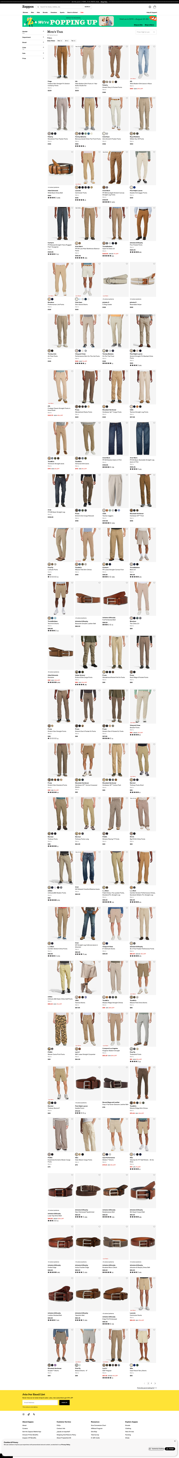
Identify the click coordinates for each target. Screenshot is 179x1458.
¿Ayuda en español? (63, 1431)
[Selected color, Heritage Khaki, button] (131, 887)
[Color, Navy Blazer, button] (85, 299)
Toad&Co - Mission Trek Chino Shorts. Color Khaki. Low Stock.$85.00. (143, 984)
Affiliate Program (96, 1428)
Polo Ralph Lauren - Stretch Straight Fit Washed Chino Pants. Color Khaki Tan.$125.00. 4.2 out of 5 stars (143, 340)
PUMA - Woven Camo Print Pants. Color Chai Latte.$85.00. (61, 1037)
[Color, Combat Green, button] (79, 779)
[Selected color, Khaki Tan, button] (131, 350)
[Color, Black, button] (79, 187)
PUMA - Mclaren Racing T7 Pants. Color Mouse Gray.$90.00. (115, 821)
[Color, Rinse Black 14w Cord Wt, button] (109, 1365)
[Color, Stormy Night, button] (85, 406)
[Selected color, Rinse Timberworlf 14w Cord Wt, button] (103, 1365)
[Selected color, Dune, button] (49, 350)
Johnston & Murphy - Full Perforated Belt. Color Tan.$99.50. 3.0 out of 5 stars (115, 606)
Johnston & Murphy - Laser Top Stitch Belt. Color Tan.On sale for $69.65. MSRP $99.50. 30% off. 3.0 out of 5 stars (61, 1197)
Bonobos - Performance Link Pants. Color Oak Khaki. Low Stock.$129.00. (61, 286)
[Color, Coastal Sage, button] (106, 81)
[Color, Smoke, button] (134, 1048)
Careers (25, 1428)
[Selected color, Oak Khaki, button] (49, 299)
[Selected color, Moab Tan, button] (103, 406)
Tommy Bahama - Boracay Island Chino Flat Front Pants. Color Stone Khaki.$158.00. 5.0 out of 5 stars (88, 121)
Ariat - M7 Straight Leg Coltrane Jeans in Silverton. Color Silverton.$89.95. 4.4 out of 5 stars (88, 931)
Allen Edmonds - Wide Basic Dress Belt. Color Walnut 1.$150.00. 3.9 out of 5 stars (61, 176)
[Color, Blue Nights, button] (134, 564)
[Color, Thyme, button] (112, 725)
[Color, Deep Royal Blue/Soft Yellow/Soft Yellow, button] (134, 1365)
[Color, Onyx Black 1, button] (115, 81)
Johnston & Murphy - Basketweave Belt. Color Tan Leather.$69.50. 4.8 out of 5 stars (115, 1197)
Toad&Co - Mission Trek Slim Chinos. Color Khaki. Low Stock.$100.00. (88, 552)
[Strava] (34, 1414)
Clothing (128, 1428)
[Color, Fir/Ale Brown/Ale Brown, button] (137, 1365)
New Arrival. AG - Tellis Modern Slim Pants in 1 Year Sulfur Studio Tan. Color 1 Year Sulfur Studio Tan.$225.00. (88, 69)
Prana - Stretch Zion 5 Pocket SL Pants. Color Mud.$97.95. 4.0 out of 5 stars (115, 714)
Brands (127, 1425)
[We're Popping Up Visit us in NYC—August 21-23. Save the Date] (89, 21)
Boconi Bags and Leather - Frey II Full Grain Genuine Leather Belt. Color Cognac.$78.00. (115, 1090)
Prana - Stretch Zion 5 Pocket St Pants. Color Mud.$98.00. (88, 714)
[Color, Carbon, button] (58, 458)
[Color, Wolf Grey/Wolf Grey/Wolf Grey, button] (134, 1154)
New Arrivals (129, 1431)
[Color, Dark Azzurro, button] (88, 133)
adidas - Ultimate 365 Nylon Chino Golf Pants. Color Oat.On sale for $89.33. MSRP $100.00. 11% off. (61, 984)
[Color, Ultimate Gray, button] (85, 350)
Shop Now (104, 2)
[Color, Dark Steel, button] (134, 779)
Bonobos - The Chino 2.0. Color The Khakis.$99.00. (143, 606)
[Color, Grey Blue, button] (79, 510)
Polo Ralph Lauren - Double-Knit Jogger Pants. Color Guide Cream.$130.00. (143, 176)
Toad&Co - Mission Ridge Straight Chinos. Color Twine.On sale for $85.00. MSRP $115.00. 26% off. (115, 984)
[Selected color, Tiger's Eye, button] (76, 1048)
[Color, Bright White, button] (88, 299)
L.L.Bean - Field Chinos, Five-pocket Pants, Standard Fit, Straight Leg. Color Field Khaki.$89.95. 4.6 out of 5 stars (115, 876)
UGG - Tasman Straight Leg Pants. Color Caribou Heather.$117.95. (143, 393)
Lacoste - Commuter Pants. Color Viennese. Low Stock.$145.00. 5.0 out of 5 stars (88, 176)
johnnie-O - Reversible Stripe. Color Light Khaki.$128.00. (143, 286)
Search (87, 7)
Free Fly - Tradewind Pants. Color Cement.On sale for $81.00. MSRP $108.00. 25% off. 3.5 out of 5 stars (143, 1037)
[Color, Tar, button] (140, 406)
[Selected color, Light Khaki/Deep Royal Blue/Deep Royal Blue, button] (131, 1365)
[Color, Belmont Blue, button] (112, 350)
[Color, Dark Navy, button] (109, 564)
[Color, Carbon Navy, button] (52, 943)
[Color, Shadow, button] (85, 510)
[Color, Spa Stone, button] (79, 133)
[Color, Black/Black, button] (79, 672)
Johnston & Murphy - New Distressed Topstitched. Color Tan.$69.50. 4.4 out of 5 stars (88, 1197)
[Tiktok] (29, 1414)
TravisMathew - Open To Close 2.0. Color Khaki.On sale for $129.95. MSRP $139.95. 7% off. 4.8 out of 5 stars (115, 232)
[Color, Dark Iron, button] (82, 406)
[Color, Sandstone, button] (88, 406)
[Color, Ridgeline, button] (137, 510)
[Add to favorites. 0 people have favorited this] (72, 46)
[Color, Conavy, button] (52, 887)
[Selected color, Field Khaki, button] (103, 187)
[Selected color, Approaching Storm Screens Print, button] (49, 1365)
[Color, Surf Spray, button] (79, 1365)
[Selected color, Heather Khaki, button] (131, 564)
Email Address (29, 1402)
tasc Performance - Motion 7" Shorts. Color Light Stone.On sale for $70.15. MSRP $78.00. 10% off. (115, 1143)
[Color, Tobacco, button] (52, 564)
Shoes (127, 1438)
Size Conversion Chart (98, 1425)
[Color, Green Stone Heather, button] (109, 510)
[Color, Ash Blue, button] (55, 618)
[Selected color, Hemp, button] (49, 887)
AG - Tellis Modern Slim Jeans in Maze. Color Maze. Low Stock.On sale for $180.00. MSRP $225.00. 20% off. (143, 69)
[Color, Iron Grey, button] (106, 187)
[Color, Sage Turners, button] (137, 618)
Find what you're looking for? (146, 1388)
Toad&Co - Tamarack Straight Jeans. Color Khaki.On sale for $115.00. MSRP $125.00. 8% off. (61, 445)
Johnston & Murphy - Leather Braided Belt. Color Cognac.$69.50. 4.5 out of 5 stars (61, 1300)
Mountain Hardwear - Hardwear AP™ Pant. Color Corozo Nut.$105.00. (143, 498)
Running (128, 1435)
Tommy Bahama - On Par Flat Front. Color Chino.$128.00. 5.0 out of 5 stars (115, 340)
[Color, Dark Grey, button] (85, 187)
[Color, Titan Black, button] (106, 833)
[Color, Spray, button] (91, 133)
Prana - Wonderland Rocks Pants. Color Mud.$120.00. (88, 393)
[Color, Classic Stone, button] (137, 350)
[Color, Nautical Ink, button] (140, 350)
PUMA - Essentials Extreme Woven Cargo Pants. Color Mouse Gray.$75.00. (61, 1143)
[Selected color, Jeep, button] (131, 1102)
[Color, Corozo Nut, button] (115, 779)
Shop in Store (149, 25)
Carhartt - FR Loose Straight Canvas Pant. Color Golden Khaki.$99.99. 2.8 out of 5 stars (115, 552)
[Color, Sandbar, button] (52, 725)
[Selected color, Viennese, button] (76, 187)
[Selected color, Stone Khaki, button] (76, 133)
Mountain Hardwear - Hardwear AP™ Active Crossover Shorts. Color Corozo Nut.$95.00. (88, 768)
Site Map (94, 1431)
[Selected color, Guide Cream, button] (131, 187)
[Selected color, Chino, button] (103, 350)
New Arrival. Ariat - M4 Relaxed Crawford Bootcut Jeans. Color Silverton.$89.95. (88, 876)
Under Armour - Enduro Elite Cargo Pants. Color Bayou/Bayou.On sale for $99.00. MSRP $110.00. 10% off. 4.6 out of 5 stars (88, 660)
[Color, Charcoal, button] (137, 133)
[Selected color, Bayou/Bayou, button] (76, 672)
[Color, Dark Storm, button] (134, 510)
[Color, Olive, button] (55, 458)
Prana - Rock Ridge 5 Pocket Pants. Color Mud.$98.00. (143, 660)
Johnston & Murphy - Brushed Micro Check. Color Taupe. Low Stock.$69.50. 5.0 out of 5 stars (115, 1249)
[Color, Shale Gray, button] (134, 887)
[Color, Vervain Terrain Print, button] (55, 1365)
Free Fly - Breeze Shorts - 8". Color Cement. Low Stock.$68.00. (88, 1353)
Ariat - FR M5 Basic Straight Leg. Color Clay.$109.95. (61, 498)
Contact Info (61, 1428)
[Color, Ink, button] (52, 458)
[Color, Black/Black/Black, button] (137, 1154)
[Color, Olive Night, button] (106, 1365)
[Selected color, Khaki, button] (131, 133)
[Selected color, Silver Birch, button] (103, 133)
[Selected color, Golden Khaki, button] (103, 564)
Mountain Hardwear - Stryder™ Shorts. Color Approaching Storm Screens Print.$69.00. (61, 1353)
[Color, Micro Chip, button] (109, 243)
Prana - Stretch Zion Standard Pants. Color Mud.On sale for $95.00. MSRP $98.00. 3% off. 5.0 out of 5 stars (61, 768)
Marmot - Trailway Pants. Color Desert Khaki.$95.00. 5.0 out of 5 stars (61, 821)
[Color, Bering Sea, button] (52, 618)
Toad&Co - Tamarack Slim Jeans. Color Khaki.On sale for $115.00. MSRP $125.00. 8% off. (88, 445)
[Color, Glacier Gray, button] (109, 1154)
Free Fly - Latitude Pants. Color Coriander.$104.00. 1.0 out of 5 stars (61, 552)
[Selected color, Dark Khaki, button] (131, 833)
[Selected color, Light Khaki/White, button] (76, 1154)
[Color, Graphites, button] (140, 618)
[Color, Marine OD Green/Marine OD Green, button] (82, 672)
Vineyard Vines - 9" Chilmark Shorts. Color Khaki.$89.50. (115, 931)
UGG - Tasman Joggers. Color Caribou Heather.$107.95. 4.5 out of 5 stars (115, 498)
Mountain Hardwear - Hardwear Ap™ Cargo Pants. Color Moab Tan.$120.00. (115, 393)
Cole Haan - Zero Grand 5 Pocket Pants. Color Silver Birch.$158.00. (115, 121)
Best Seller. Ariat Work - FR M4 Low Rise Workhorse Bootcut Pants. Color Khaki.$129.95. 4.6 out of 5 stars (88, 232)
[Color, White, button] (55, 887)
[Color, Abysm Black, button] (82, 187)
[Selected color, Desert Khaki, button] (103, 81)
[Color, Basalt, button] (85, 564)
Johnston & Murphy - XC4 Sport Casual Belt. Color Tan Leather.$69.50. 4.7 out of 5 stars (143, 1197)
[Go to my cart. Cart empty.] (155, 7)
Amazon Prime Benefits (30, 1435)
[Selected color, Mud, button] (76, 406)
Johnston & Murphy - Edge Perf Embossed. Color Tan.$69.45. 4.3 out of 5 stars (115, 1300)
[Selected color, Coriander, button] (49, 564)
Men (59, 41)
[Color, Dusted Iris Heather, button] (118, 510)
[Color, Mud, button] (112, 672)
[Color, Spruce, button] (82, 510)
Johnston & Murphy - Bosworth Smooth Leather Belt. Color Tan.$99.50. (88, 606)
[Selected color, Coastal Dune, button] (49, 943)
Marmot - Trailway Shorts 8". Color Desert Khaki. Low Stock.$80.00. (61, 1090)
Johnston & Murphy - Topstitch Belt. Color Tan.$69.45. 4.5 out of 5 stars (88, 1300)
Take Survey (95, 1435)
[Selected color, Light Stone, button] (103, 1154)
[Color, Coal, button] (106, 350)
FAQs (58, 1425)
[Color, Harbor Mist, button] (109, 350)
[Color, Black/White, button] (82, 1154)
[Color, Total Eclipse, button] (112, 243)
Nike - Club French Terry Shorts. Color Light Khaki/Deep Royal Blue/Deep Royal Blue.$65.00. (143, 1353)
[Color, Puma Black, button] (52, 1154)
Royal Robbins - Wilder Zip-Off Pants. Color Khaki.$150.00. (143, 121)
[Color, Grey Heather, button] (112, 510)
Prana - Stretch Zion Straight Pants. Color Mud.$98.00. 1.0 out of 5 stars (61, 714)
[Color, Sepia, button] (55, 779)
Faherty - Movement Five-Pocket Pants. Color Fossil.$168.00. (61, 121)
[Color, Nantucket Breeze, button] (79, 299)
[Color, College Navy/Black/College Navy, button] (140, 1154)
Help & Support (152, 12)
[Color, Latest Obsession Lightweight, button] (118, 1365)
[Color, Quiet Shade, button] (106, 243)
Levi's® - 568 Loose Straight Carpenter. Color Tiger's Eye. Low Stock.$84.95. (88, 1037)
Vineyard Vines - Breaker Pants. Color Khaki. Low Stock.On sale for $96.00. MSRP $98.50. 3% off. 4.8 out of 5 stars (143, 714)
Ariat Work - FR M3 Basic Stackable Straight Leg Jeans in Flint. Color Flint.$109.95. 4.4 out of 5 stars (143, 445)
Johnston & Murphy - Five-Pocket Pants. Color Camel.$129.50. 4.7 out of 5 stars (143, 232)
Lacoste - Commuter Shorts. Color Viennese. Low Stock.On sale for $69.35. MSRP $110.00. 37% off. (143, 1300)
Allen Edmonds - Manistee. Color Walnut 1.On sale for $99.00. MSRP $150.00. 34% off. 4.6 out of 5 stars (61, 660)
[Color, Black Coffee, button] (115, 1365)
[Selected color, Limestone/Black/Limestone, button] (131, 1154)
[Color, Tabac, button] (106, 997)
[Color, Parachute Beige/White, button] (79, 1154)
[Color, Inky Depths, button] (52, 1048)
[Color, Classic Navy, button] (106, 1154)
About (24, 1425)
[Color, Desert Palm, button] (79, 1048)
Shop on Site (138, 25)
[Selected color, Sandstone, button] (103, 672)
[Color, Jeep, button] (109, 997)
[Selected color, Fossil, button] (49, 133)
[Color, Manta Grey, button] (112, 779)
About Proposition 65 (64, 1438)
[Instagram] (23, 1414)
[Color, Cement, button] (55, 564)
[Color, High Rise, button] (106, 133)
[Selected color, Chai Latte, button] (49, 1048)
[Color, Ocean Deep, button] (82, 133)
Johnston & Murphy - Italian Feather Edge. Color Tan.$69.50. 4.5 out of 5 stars (88, 1249)
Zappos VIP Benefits (29, 1438)
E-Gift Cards (95, 1438)
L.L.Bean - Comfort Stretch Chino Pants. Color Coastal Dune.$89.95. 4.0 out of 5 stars (61, 931)
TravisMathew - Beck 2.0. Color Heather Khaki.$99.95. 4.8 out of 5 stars (143, 552)
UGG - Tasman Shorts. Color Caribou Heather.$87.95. (88, 984)
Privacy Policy (65, 1444)
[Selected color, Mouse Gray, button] (103, 833)
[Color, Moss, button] (106, 564)
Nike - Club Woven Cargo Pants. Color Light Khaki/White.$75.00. (88, 1143)
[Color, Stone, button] (112, 81)
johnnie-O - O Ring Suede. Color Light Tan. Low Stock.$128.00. (115, 286)
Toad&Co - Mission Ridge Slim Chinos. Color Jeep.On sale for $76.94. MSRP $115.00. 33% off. (143, 1090)
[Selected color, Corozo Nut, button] (131, 510)
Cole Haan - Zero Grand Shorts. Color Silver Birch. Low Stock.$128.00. (88, 286)
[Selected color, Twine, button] (103, 997)
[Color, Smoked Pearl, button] (112, 1365)
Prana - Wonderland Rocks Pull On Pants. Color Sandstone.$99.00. (115, 660)
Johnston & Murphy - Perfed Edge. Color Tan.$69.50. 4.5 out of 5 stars (61, 1249)
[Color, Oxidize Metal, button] (85, 133)
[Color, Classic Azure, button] (134, 187)
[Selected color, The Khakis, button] (131, 618)
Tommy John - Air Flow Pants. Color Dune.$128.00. (61, 340)
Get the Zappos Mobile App (31, 1431)
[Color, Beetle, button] (115, 997)
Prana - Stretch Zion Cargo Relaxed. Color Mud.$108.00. (88, 498)
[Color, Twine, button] (140, 1102)
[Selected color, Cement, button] (131, 1048)
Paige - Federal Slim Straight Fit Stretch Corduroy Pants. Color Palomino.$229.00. (61, 69)
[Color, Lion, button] (91, 187)
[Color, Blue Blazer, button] (79, 350)
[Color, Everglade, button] (134, 133)
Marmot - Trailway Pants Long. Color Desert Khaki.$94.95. (88, 821)
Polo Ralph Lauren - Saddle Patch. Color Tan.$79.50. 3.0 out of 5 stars (88, 1090)
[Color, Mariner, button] (134, 406)
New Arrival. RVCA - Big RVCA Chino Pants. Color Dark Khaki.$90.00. (143, 821)
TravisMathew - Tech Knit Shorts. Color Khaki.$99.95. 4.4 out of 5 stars (61, 606)
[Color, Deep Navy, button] (134, 618)
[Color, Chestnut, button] (137, 406)
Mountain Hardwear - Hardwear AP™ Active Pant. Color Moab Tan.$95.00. (115, 768)
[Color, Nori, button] (79, 406)
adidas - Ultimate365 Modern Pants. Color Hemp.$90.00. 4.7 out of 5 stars (61, 876)
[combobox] (59, 7)
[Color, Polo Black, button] (134, 350)
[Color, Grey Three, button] (61, 887)
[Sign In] (150, 7)
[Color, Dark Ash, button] (106, 887)
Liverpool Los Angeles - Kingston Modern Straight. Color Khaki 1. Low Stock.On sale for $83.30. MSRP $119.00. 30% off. (115, 1037)
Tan (72, 41)
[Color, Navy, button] (55, 133)
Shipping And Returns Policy (66, 1435)
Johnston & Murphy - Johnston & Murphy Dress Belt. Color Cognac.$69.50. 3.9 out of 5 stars (143, 1249)
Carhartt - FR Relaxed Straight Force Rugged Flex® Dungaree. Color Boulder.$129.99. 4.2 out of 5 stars (61, 232)
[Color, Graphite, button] (52, 133)
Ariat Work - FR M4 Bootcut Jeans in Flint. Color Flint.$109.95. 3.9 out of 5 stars (115, 445)
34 (66, 41)
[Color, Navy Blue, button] (88, 187)
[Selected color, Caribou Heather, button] (131, 406)
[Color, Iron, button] (109, 81)
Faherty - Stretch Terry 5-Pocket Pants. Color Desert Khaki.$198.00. (115, 69)
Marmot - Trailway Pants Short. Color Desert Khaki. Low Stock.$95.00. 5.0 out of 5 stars (143, 768)
